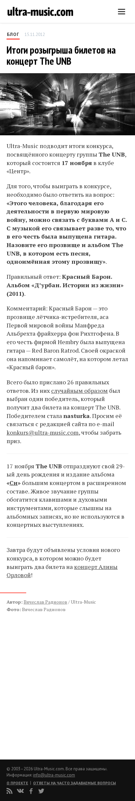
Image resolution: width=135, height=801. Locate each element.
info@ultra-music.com (54, 775)
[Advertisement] (46, 679)
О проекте (17, 782)
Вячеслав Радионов (45, 602)
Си (14, 483)
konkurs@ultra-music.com (43, 432)
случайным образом (79, 390)
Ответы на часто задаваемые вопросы (74, 782)
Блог (13, 34)
